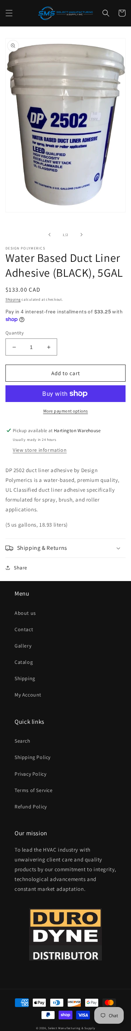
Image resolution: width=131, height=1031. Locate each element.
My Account (28, 694)
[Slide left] (49, 235)
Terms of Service (34, 790)
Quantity (14, 333)
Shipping (13, 299)
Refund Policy (31, 806)
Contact (24, 629)
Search (23, 741)
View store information (40, 450)
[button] (9, 13)
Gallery (23, 645)
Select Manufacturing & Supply (71, 1028)
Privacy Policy (30, 774)
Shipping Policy (33, 757)
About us (25, 613)
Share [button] (20, 567)
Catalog (24, 662)
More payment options (65, 411)
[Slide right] (82, 235)
